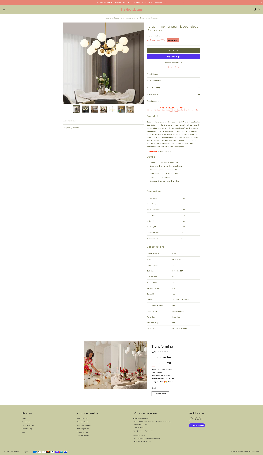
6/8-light (162, 151)
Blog (23, 432)
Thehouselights (153, 36)
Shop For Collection (158, 2)
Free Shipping (27, 429)
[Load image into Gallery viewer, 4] (103, 109)
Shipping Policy (83, 429)
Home (107, 18)
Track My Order (83, 432)
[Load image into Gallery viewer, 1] (76, 109)
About (24, 418)
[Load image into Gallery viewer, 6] (121, 109)
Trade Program (83, 435)
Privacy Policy (82, 418)
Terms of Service (83, 422)
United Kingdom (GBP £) (11, 452)
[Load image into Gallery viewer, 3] (94, 109)
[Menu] (4, 10)
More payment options (173, 62)
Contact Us (26, 422)
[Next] (183, 2)
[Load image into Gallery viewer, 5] (112, 109)
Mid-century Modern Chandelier (122, 18)
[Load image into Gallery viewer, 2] (85, 109)
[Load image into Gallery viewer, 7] (130, 109)
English (26, 452)
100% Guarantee (28, 425)
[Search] (259, 9)
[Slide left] (70, 109)
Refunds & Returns (84, 425)
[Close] (261, 2)
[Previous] (79, 2)
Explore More (160, 394)
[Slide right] (136, 109)
